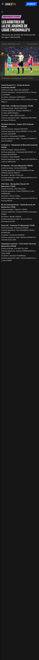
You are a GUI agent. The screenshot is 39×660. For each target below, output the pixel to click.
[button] (3, 4)
